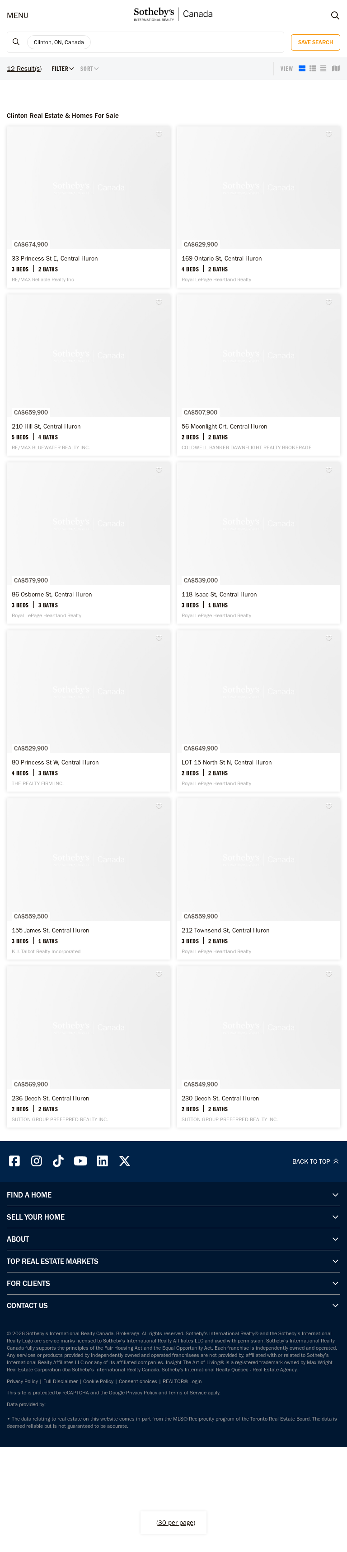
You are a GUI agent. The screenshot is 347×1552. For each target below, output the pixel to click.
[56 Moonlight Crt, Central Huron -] (259, 375)
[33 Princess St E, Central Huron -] (88, 207)
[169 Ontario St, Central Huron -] (259, 207)
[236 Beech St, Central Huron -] (88, 1047)
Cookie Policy (98, 1381)
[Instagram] (36, 1161)
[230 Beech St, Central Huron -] (259, 1047)
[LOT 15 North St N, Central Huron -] (259, 711)
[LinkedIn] (102, 1161)
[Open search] (326, 15)
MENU (17, 15)
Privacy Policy (22, 1381)
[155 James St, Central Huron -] (88, 879)
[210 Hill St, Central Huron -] (88, 375)
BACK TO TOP (312, 1161)
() (175, 1523)
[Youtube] (80, 1161)
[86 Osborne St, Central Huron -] (88, 543)
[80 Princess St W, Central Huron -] (88, 711)
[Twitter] (124, 1161)
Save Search (315, 42)
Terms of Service (187, 1392)
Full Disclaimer (60, 1381)
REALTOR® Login (182, 1381)
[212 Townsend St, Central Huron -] (259, 879)
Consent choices (138, 1381)
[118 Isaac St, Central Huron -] (259, 543)
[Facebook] (14, 1161)
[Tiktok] (58, 1161)
